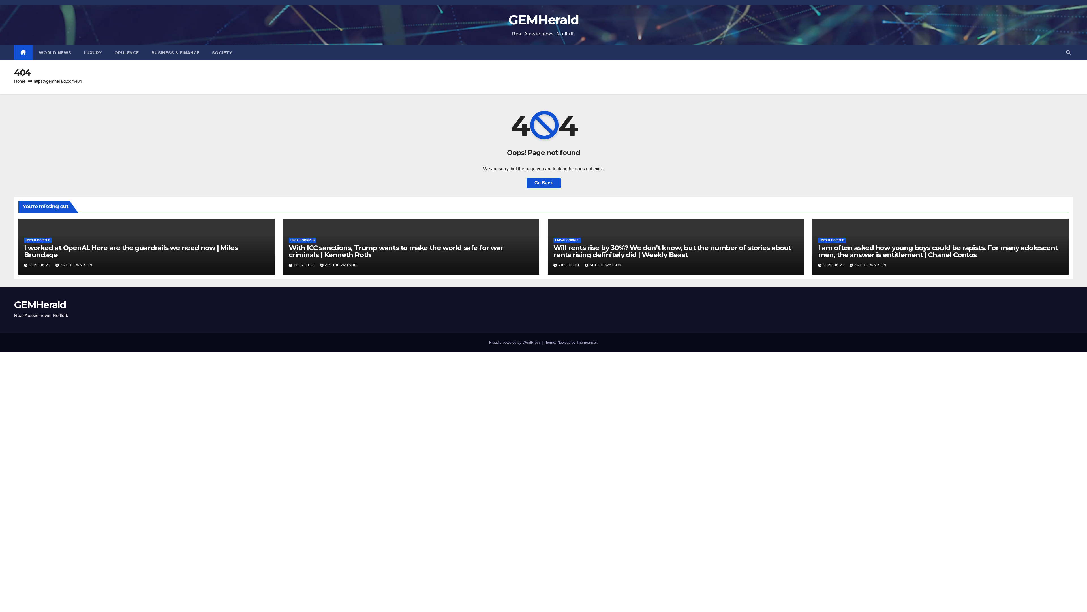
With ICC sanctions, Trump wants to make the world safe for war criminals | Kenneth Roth (396, 251)
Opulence (126, 52)
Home (19, 81)
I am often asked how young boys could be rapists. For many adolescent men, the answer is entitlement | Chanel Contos (938, 251)
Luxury (93, 52)
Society (222, 52)
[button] (1068, 52)
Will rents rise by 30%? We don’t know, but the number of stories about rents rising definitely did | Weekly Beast (672, 251)
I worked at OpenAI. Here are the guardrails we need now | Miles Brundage (130, 251)
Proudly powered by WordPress (515, 342)
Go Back (543, 182)
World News (55, 52)
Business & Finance (175, 52)
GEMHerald (543, 19)
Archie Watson (76, 265)
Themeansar (587, 342)
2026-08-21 (40, 265)
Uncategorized (38, 240)
